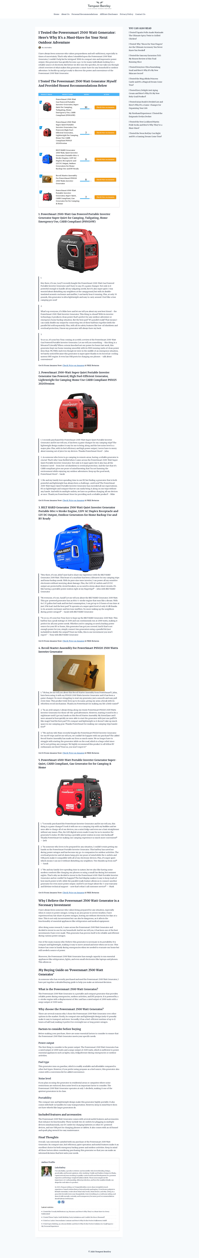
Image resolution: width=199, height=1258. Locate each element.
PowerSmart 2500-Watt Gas (58, 214)
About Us (65, 14)
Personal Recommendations (85, 14)
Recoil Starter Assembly (56, 648)
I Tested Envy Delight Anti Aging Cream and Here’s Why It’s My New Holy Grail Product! (144, 93)
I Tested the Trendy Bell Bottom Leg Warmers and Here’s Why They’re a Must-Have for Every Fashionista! (75, 1213)
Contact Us (140, 14)
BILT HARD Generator (55, 507)
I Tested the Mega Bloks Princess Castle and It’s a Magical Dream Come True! (145, 82)
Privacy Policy (126, 14)
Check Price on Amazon (105, 107)
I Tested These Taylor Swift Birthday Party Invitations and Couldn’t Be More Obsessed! (74, 1217)
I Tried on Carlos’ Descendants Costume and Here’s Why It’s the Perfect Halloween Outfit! (75, 1220)
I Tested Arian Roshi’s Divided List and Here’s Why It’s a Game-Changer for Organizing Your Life (146, 105)
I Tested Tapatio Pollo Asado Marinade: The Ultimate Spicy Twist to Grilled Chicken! (146, 35)
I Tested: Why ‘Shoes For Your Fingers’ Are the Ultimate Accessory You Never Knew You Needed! (146, 47)
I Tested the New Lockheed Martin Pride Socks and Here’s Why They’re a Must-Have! (145, 125)
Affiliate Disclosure (109, 14)
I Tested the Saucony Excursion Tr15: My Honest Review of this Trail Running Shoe (145, 58)
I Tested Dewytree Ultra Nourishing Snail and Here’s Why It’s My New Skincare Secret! (144, 70)
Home (56, 14)
